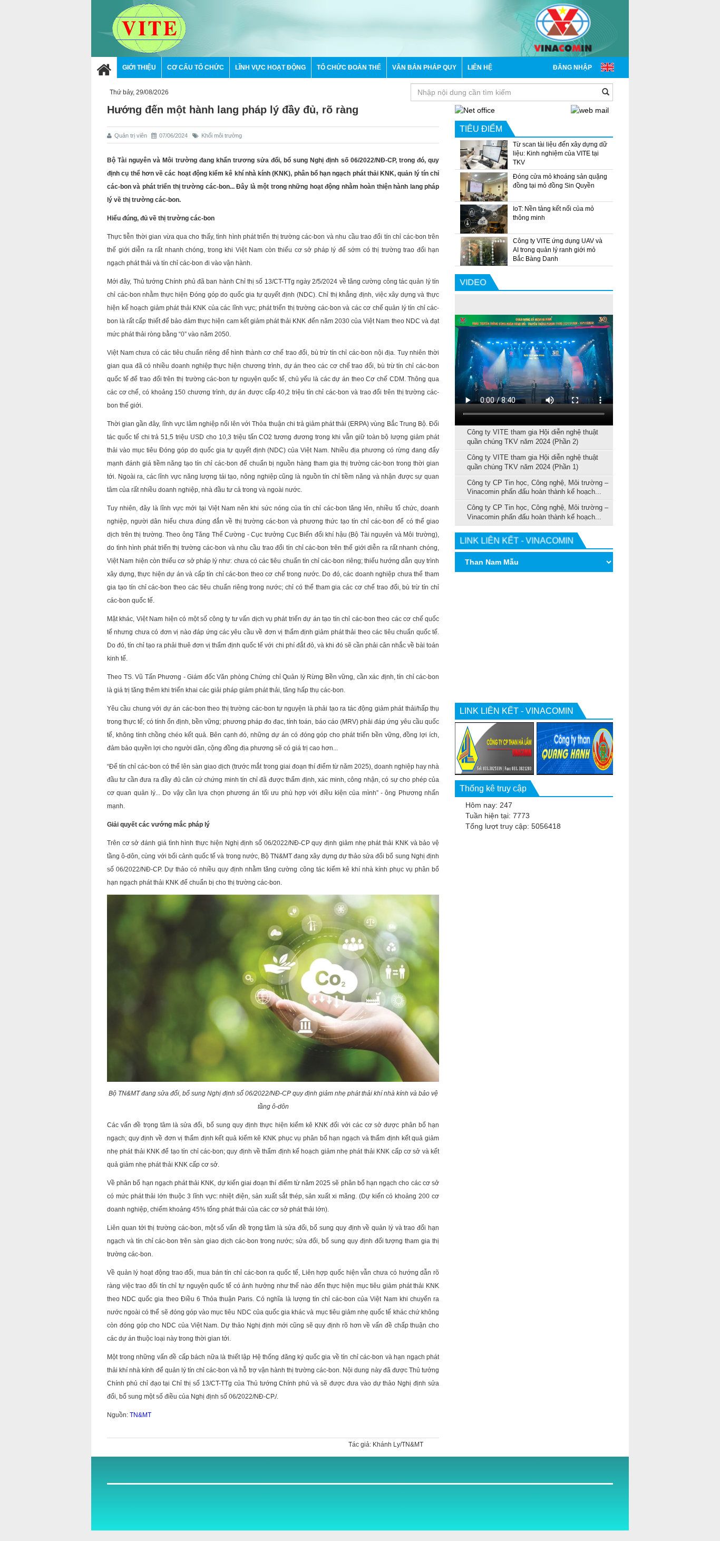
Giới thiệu (139, 67)
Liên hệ (480, 67)
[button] (195, 67)
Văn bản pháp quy (424, 67)
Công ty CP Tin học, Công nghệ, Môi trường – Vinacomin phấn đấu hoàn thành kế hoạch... (537, 487)
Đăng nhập (572, 67)
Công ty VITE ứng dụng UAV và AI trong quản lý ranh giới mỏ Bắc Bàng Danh (557, 250)
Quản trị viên (131, 135)
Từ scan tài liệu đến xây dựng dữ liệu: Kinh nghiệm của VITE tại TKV (560, 153)
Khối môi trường (221, 135)
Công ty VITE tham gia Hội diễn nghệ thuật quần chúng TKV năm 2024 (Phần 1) (532, 462)
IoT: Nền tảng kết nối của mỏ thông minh (553, 213)
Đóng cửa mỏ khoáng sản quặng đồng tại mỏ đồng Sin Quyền (560, 181)
